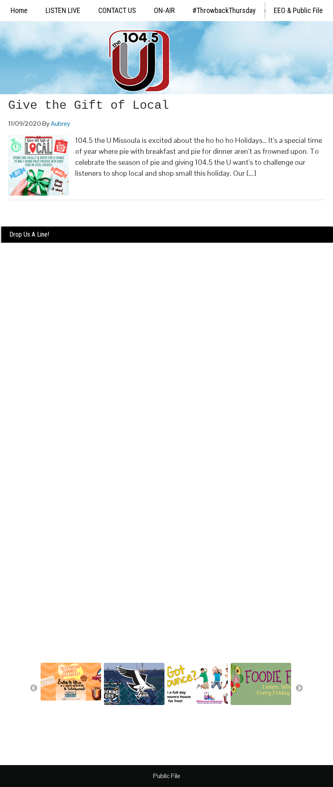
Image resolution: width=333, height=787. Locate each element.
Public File (166, 776)
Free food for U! (250, 710)
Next (299, 688)
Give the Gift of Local (88, 105)
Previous (34, 688)
